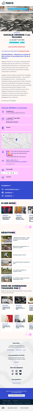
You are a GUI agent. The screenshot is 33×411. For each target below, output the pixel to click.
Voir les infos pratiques (16, 46)
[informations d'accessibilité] (9, 173)
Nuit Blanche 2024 (23, 51)
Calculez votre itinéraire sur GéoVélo (16, 161)
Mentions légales (7, 400)
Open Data (9, 403)
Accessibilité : (21, 400)
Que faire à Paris (12, 408)
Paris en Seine (25, 408)
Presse (4, 403)
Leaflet (19, 148)
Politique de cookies (18, 403)
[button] (16, 139)
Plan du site (27, 403)
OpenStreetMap (26, 148)
